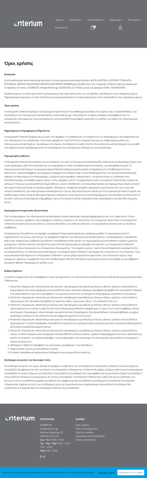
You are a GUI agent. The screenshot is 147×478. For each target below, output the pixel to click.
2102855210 (46, 425)
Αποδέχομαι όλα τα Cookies (131, 472)
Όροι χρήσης (82, 425)
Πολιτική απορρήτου (87, 428)
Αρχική (59, 19)
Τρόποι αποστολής (86, 439)
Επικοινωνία (61, 27)
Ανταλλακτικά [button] (95, 19)
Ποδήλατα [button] (74, 19)
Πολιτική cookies (85, 432)
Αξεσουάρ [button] (115, 19)
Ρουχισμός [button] (134, 19)
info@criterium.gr (49, 428)
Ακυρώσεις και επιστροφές (90, 436)
